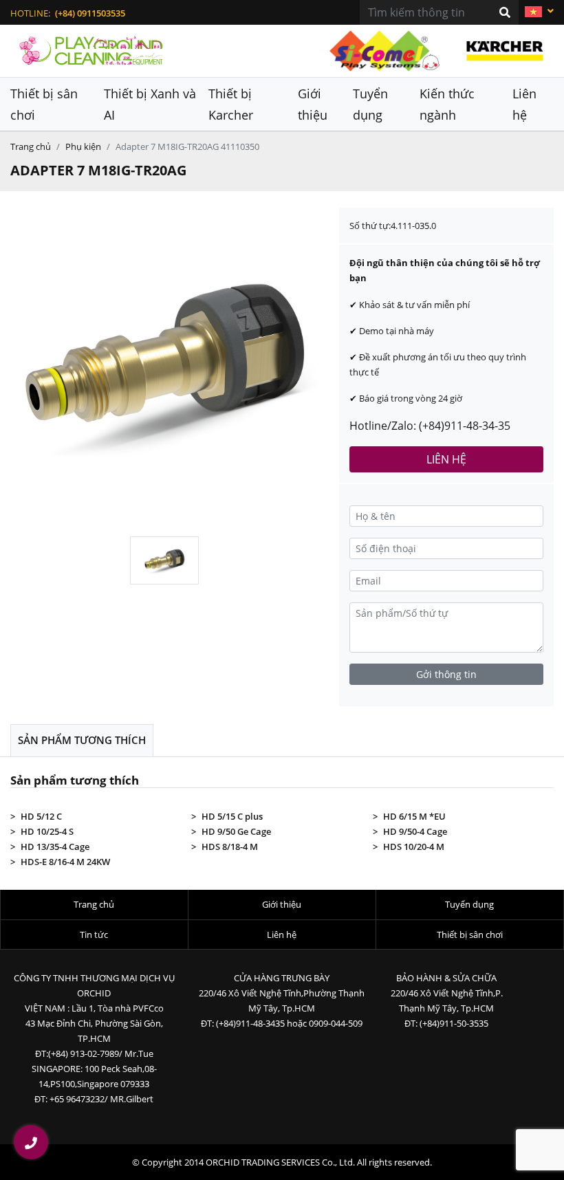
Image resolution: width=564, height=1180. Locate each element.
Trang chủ (30, 146)
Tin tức (94, 934)
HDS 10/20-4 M (413, 846)
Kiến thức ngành (447, 104)
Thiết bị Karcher (230, 104)
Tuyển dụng (370, 104)
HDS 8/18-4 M (230, 846)
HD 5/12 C (41, 816)
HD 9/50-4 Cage (415, 831)
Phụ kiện (83, 146)
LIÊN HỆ (446, 459)
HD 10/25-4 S (47, 831)
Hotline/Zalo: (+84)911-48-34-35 (429, 425)
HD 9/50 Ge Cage (236, 831)
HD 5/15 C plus (232, 816)
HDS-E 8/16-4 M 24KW (65, 861)
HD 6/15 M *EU (414, 816)
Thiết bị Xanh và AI (150, 104)
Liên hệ (524, 104)
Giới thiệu (312, 104)
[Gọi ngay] (31, 1142)
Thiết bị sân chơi (44, 104)
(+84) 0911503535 (90, 13)
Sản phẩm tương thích (82, 740)
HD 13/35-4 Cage (55, 846)
